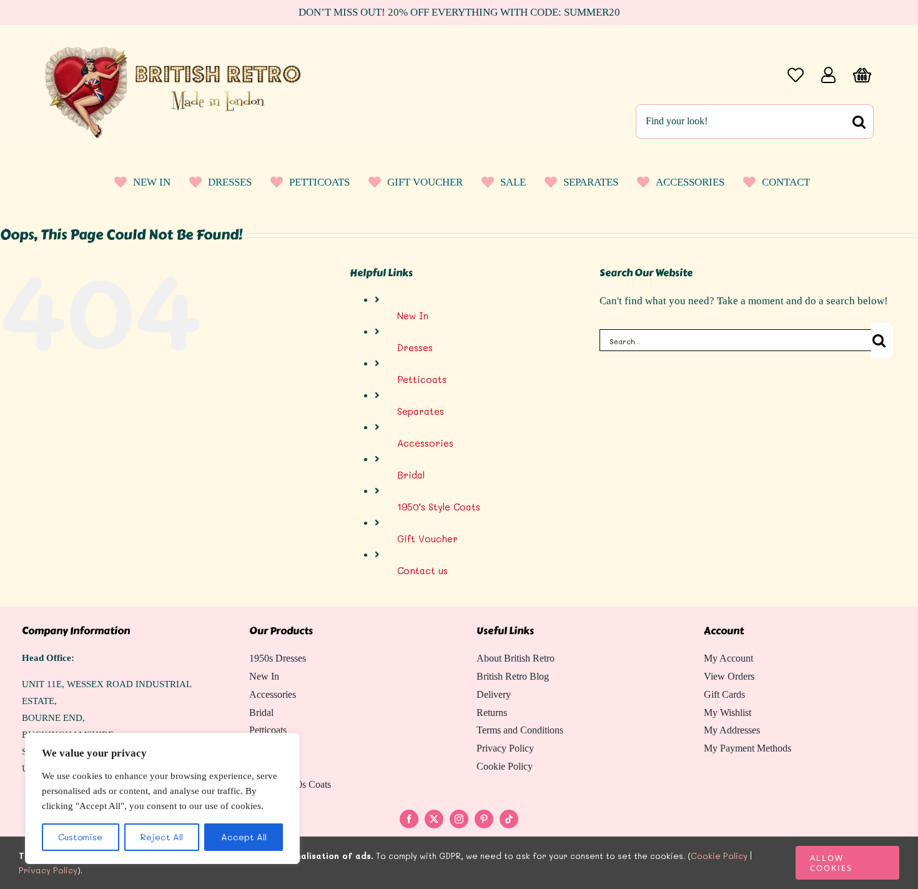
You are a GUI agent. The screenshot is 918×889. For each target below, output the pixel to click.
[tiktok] (509, 819)
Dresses (415, 347)
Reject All (162, 837)
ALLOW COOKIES (831, 862)
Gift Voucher (427, 538)
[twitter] (434, 819)
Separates (420, 411)
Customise (80, 837)
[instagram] (459, 819)
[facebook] (409, 819)
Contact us (422, 570)
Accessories (425, 443)
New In (412, 315)
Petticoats (422, 379)
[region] (162, 798)
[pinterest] (484, 819)
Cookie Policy (719, 855)
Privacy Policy (48, 870)
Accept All (244, 837)
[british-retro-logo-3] (177, 45)
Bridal (411, 475)
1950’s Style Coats (438, 506)
